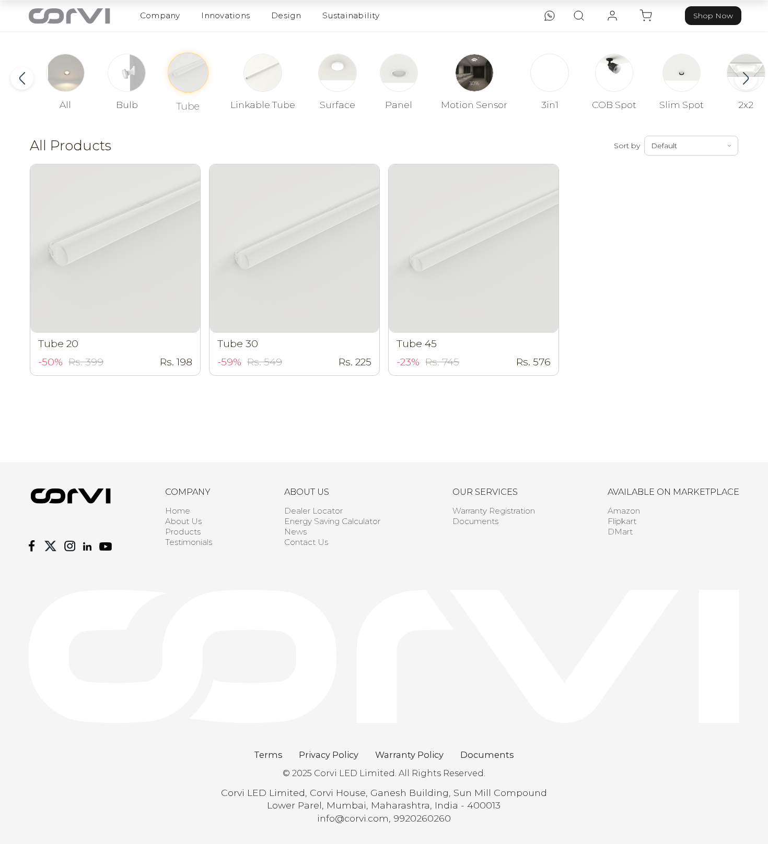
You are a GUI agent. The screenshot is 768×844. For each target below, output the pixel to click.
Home (177, 511)
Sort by (627, 145)
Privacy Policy (328, 755)
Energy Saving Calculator (332, 521)
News (295, 532)
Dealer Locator (313, 511)
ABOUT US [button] (306, 492)
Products (183, 532)
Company (160, 15)
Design (286, 15)
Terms (268, 755)
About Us (183, 521)
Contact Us (306, 542)
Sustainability (350, 15)
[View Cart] (645, 15)
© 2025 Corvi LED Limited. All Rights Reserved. (384, 773)
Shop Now (713, 15)
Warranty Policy (409, 755)
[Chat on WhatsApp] (549, 15)
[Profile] (612, 15)
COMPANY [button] (188, 492)
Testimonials (188, 542)
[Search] (578, 15)
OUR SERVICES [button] (485, 492)
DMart (620, 532)
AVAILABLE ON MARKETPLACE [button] (673, 492)
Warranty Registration (493, 511)
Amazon (624, 511)
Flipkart (622, 521)
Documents (475, 521)
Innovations (225, 15)
